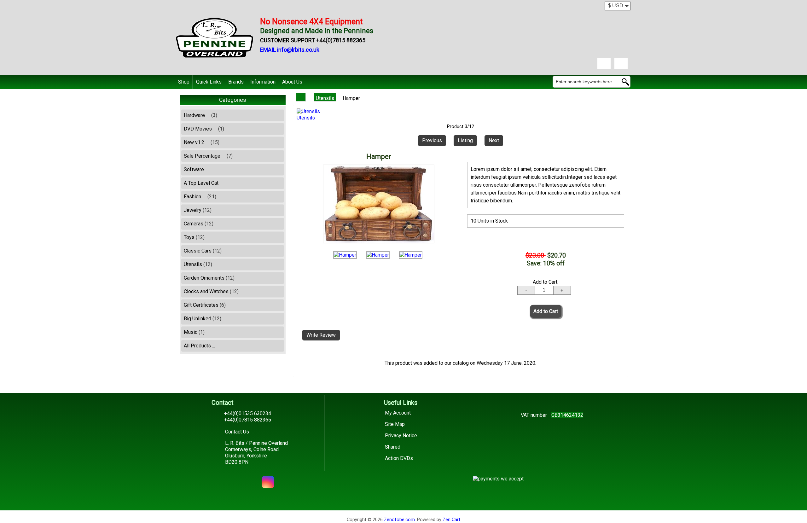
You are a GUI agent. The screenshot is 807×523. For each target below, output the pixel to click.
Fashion (200, 197)
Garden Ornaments (209, 278)
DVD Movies (204, 129)
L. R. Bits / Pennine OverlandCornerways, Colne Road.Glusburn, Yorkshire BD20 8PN (256, 452)
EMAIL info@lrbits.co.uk (289, 49)
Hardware (200, 115)
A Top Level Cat (201, 183)
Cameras (198, 224)
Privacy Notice (401, 436)
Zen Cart (451, 519)
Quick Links (209, 82)
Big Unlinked (202, 319)
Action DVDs (399, 458)
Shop (183, 82)
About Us (292, 82)
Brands (236, 82)
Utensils (325, 98)
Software (194, 169)
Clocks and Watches (211, 291)
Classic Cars (203, 251)
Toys (194, 237)
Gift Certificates (205, 305)
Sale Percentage (208, 156)
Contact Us (237, 432)
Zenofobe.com (399, 519)
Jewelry (198, 210)
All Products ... (199, 346)
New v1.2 (201, 142)
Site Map (395, 424)
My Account (398, 413)
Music (194, 332)
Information (263, 82)
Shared (392, 447)
